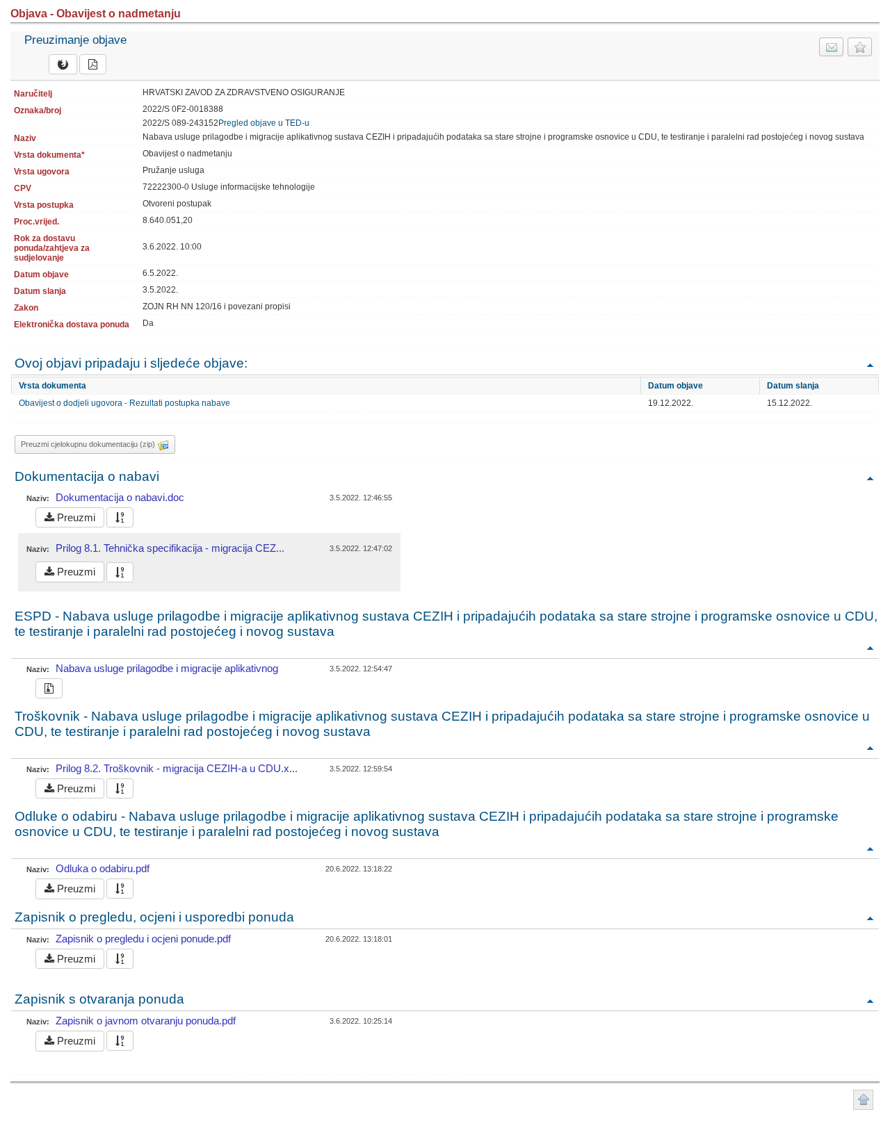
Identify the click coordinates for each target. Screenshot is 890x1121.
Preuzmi (74, 517)
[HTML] (63, 64)
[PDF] (92, 64)
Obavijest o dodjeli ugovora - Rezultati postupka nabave (124, 403)
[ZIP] (49, 688)
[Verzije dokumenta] (120, 517)
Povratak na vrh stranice (863, 1100)
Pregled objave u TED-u (263, 123)
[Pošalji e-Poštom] (831, 47)
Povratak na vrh (870, 364)
